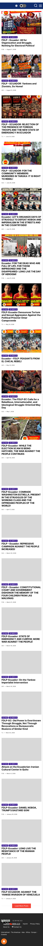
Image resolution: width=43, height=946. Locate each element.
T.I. (2, 136)
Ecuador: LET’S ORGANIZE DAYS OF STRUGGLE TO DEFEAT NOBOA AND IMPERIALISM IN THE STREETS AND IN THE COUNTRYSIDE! (21, 221)
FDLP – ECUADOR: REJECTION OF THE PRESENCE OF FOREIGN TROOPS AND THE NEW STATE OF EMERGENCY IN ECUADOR (20, 128)
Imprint (25, 924)
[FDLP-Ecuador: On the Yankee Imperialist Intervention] (21, 662)
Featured (5, 37)
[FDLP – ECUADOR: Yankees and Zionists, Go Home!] (21, 66)
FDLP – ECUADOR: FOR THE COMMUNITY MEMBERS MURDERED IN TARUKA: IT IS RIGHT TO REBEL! (21, 174)
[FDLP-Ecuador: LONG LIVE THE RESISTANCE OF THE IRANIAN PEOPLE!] (21, 830)
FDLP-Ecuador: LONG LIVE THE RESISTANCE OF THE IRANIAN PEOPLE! (19, 851)
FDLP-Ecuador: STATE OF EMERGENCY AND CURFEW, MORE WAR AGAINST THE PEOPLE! (21, 639)
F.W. (3, 49)
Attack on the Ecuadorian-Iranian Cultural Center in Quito (20, 768)
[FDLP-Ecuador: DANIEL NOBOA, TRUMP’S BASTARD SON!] (21, 790)
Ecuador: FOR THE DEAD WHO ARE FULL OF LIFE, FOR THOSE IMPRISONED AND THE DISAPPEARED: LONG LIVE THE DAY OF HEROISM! (21, 269)
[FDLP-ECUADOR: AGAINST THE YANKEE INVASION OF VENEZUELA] (21, 874)
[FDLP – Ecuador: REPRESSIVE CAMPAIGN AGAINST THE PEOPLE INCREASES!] (21, 526)
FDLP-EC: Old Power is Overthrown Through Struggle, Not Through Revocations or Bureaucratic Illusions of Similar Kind (21, 724)
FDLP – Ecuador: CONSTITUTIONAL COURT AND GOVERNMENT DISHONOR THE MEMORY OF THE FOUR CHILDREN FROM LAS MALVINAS (21, 593)
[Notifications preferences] (4, 941)
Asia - (24, 932)
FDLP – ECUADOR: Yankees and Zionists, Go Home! (19, 85)
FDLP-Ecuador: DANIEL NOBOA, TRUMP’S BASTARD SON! (19, 809)
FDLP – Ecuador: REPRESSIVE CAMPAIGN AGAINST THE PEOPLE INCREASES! (20, 546)
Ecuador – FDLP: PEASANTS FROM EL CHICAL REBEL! (21, 360)
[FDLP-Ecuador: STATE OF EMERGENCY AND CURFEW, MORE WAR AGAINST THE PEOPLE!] (21, 618)
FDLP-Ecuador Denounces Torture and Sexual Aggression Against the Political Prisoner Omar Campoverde (21, 316)
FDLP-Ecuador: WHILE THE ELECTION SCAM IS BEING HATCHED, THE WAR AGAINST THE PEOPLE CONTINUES (21, 449)
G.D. (3, 183)
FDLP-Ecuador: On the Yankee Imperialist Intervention (18, 681)
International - (6, 932)
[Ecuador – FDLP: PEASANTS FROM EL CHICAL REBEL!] (21, 341)
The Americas (13, 37)
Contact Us (17, 927)
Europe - (34, 932)
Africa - (28, 932)
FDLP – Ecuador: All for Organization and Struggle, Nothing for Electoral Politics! (18, 43)
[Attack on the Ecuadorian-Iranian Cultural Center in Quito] (21, 749)
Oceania (4, 934)
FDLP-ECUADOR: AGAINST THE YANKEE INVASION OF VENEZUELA (21, 893)
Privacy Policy (35, 924)
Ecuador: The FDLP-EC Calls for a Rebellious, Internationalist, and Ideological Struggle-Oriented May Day (21, 403)
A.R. (3, 90)
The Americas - (16, 932)
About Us (6, 927)
